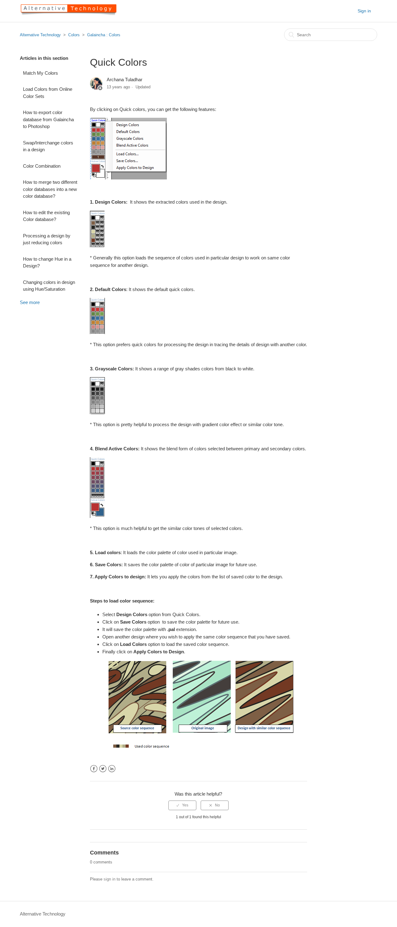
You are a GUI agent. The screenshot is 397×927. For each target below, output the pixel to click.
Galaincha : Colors (103, 35)
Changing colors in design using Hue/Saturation (49, 286)
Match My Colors (40, 73)
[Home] (68, 14)
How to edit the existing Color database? (46, 216)
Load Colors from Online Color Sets (47, 92)
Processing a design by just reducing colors (46, 239)
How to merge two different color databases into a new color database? (50, 189)
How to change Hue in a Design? (47, 262)
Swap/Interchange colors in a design (48, 146)
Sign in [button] (364, 10)
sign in (109, 879)
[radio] (182, 805)
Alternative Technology (40, 35)
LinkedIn (112, 769)
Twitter (103, 769)
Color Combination (41, 166)
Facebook (94, 769)
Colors (74, 35)
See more (30, 302)
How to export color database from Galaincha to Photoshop (48, 119)
